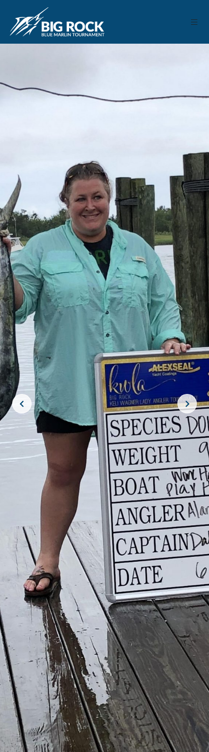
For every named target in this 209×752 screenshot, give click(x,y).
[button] (195, 22)
